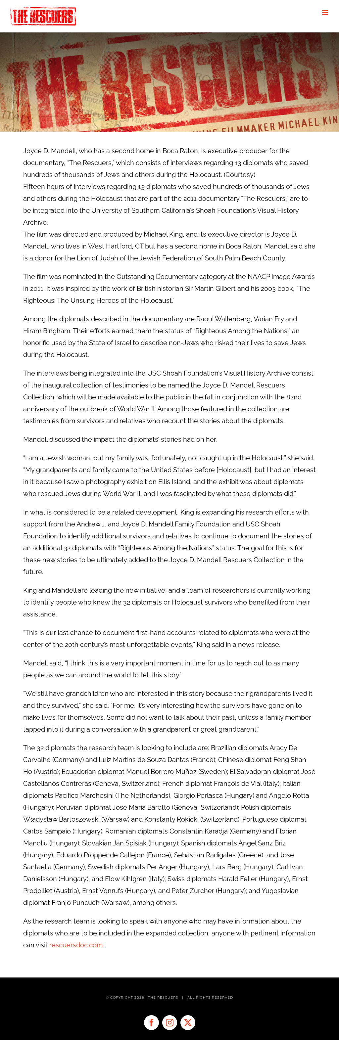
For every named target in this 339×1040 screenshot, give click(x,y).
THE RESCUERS (163, 997)
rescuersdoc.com (76, 945)
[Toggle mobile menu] (325, 12)
